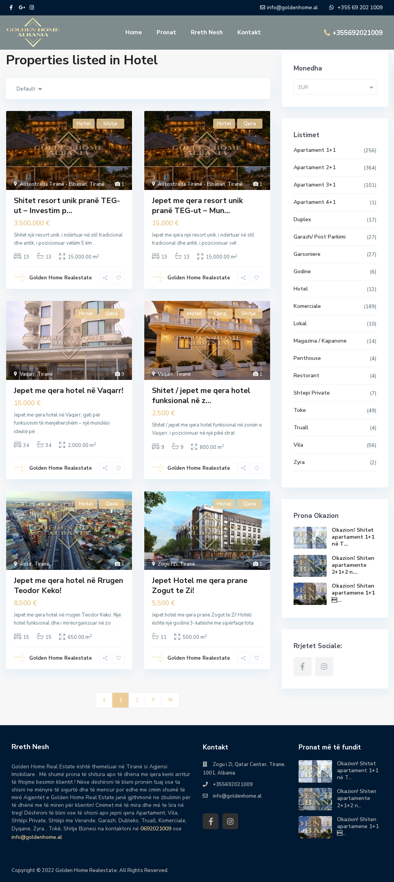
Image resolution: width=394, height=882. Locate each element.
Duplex (302, 219)
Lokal (300, 323)
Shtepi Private (312, 392)
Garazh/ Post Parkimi (320, 236)
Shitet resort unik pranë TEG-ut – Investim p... (67, 205)
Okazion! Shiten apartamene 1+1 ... (353, 592)
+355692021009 (357, 33)
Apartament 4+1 (315, 202)
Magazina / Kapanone (320, 340)
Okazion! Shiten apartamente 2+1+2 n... (353, 565)
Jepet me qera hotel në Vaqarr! (69, 390)
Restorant (306, 375)
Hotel (301, 288)
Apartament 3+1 (315, 184)
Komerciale (307, 306)
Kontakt (249, 32)
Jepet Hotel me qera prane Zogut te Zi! (199, 585)
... (95, 243)
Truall (301, 427)
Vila (298, 445)
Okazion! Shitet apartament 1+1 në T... (353, 537)
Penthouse (307, 358)
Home (133, 32)
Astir (26, 564)
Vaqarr (27, 374)
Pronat (166, 32)
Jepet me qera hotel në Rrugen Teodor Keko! (68, 585)
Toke (300, 410)
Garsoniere (307, 254)
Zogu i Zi (167, 564)
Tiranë (97, 184)
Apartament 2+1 (315, 167)
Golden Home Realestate (60, 277)
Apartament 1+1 (315, 150)
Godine (302, 271)
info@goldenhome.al (37, 837)
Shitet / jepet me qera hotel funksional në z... (201, 395)
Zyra (299, 462)
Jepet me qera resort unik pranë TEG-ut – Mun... (197, 205)
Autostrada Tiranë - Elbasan (53, 184)
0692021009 (155, 828)
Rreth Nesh (207, 32)
